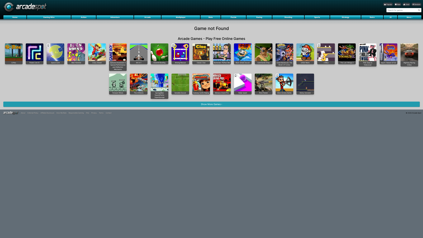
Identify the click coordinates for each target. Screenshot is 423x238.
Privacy (94, 113)
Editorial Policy (33, 113)
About (23, 113)
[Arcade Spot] (106, 7)
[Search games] (419, 10)
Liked (407, 4)
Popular (389, 4)
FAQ (87, 113)
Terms (101, 113)
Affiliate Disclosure (47, 113)
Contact (109, 113)
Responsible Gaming (76, 113)
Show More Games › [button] (211, 104)
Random (417, 4)
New (398, 4)
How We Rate (61, 113)
